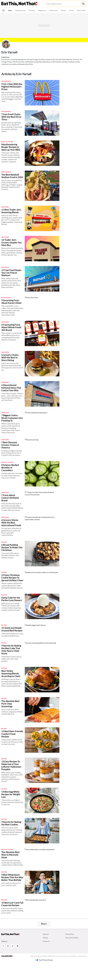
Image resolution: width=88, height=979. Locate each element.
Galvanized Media (42, 956)
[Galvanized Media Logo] (6, 956)
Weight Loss (42, 10)
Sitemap (45, 937)
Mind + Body (81, 10)
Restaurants (54, 10)
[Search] (83, 4)
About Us (46, 934)
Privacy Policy (69, 934)
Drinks (71, 10)
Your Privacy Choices (46, 960)
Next (44, 924)
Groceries (31, 10)
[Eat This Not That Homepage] (19, 4)
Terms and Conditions (71, 937)
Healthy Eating (20, 10)
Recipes (63, 10)
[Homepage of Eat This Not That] (10, 934)
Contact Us (46, 941)
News (10, 10)
